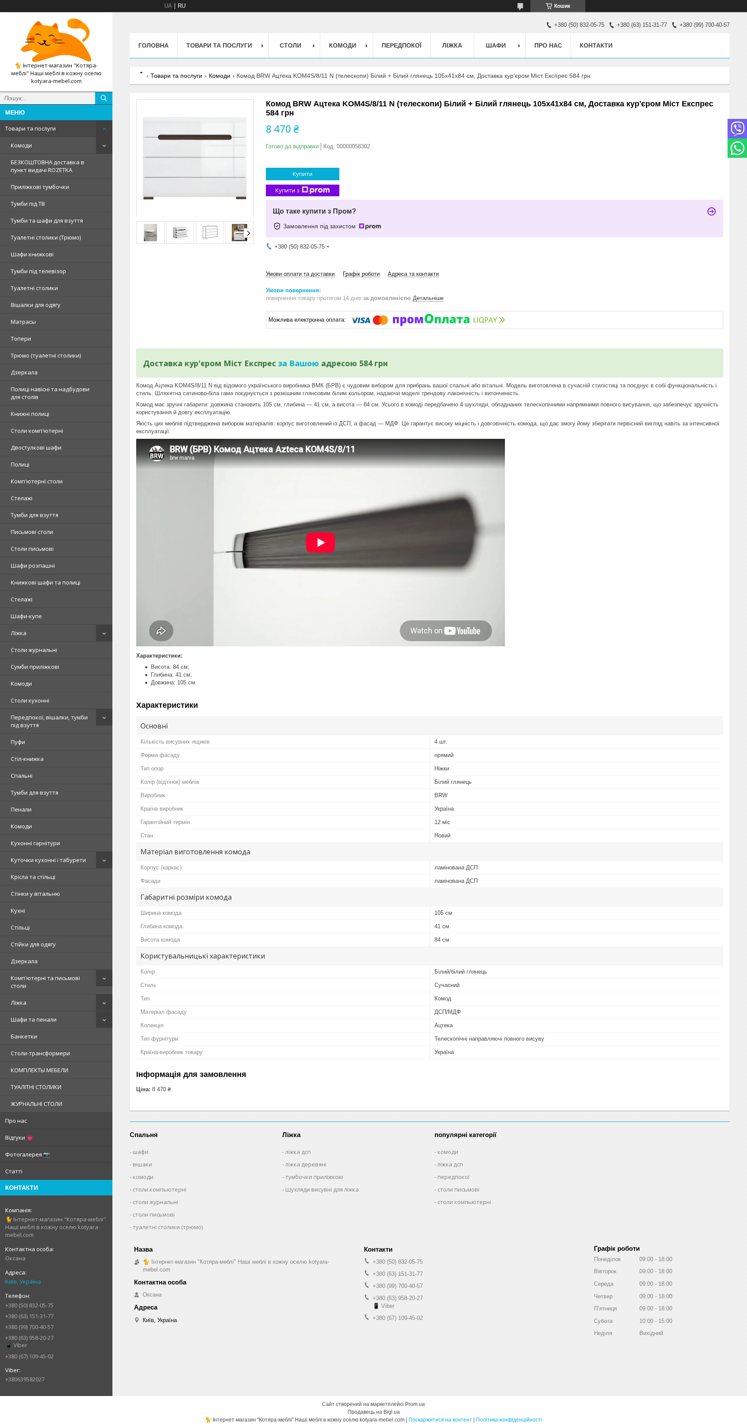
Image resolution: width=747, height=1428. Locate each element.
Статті (13, 1171)
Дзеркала (24, 372)
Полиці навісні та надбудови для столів (50, 393)
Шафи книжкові (32, 254)
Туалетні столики (34, 288)
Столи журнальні (34, 650)
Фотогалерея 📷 (27, 1154)
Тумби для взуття (34, 515)
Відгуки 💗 (19, 1137)
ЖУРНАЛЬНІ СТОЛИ (36, 1104)
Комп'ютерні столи (37, 481)
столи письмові (154, 1214)
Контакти (596, 45)
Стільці (20, 927)
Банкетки (24, 1036)
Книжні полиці (30, 414)
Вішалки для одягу (36, 305)
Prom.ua (415, 1404)
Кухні (18, 910)
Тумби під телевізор (38, 271)
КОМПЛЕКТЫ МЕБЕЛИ (39, 1070)
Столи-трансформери (40, 1053)
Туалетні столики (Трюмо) (46, 237)
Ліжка (18, 633)
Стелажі (21, 498)
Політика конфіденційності (509, 1420)
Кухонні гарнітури (35, 843)
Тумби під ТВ (28, 204)
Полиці (20, 464)
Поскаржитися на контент (440, 1420)
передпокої (453, 1177)
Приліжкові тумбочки (40, 187)
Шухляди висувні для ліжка (322, 1189)
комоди (143, 1177)
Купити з (287, 190)
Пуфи (18, 742)
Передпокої (401, 45)
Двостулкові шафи (36, 447)
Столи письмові (32, 549)
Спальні (21, 775)
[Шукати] (103, 98)
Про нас (16, 1121)
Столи (290, 45)
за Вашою (298, 363)
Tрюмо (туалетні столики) (46, 355)
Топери (21, 338)
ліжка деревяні (305, 1164)
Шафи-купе (26, 616)
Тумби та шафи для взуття (47, 220)
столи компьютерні (159, 1189)
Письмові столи (32, 532)
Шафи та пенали (34, 1019)
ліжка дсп (298, 1152)
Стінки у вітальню (35, 894)
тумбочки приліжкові (314, 1177)
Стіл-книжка (27, 759)
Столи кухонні (30, 700)
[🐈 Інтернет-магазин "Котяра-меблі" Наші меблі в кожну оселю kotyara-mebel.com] (56, 40)
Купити (303, 174)
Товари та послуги (30, 128)
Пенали (21, 809)
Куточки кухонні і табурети (48, 860)
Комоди (21, 145)
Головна (153, 45)
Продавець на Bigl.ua (374, 1412)
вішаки (142, 1164)
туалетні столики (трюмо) (168, 1227)
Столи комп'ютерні (37, 430)
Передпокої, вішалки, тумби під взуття (49, 721)
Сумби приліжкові (35, 667)
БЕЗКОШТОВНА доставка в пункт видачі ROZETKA (47, 166)
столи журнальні (155, 1202)
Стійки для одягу (33, 944)
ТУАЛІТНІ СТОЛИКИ (36, 1087)
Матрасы (23, 322)
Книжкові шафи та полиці (45, 582)
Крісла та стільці (33, 877)
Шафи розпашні (33, 565)
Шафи (496, 45)
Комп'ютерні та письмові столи (45, 982)
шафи (140, 1152)
